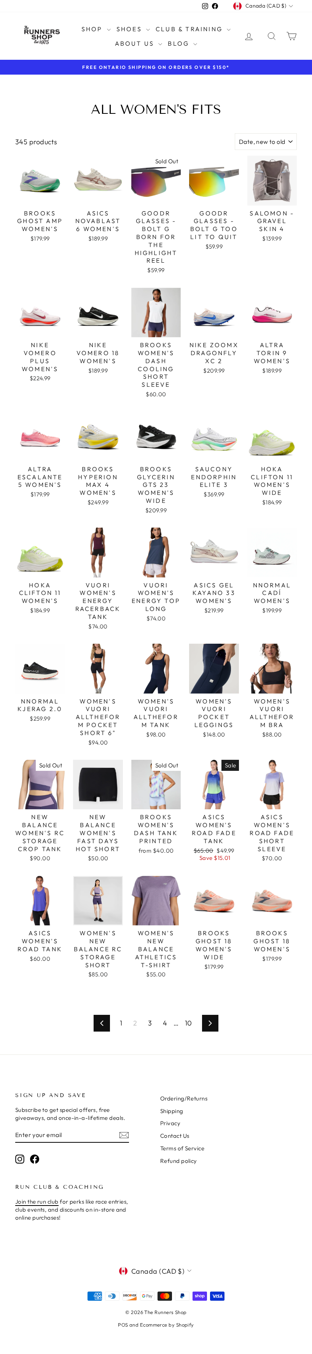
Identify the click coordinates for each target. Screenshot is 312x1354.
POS (123, 1325)
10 (188, 1023)
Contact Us (174, 1135)
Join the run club (37, 1201)
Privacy (170, 1123)
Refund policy (178, 1160)
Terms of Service (182, 1148)
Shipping (171, 1111)
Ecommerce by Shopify (167, 1325)
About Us (136, 43)
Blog (179, 43)
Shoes (130, 29)
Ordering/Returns (183, 1098)
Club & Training (190, 29)
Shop (93, 29)
